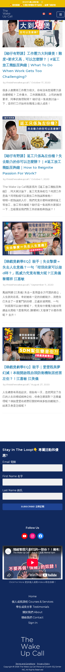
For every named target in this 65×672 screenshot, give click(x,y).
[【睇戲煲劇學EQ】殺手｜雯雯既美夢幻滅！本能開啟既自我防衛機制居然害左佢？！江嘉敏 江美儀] (32, 360)
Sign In (33, 622)
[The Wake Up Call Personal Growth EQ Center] (7, 14)
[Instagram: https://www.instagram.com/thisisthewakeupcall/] (33, 536)
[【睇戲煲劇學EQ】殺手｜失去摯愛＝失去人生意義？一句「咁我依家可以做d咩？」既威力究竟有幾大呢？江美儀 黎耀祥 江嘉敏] (32, 254)
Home (32, 596)
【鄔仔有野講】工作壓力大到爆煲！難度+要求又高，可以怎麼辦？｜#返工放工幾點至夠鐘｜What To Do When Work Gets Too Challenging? (32, 65)
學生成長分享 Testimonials (32, 606)
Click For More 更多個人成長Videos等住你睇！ (32, 582)
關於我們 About (32, 612)
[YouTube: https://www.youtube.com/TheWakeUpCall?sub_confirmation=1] (25, 536)
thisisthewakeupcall (17, 82)
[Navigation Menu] (60, 14)
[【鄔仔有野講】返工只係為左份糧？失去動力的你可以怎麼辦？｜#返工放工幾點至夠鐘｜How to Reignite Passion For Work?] (32, 148)
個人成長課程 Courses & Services (32, 601)
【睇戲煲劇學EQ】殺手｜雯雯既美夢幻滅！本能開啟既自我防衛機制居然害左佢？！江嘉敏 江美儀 (32, 373)
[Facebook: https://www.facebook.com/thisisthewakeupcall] (41, 536)
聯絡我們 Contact (33, 617)
